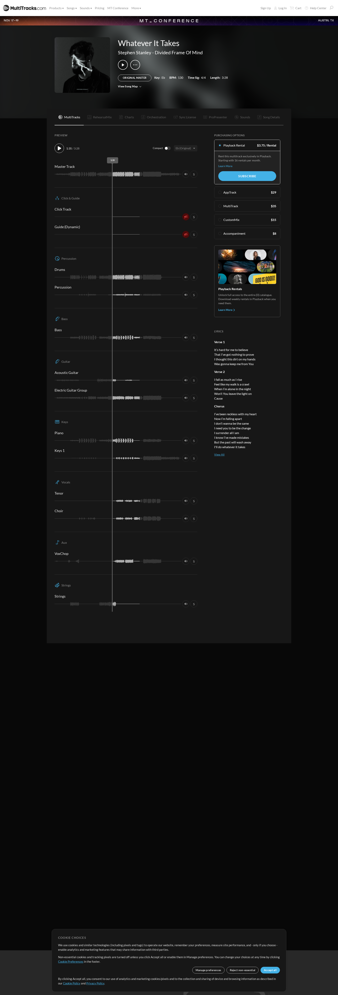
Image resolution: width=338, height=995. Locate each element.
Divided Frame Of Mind (179, 52)
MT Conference (117, 8)
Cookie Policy (71, 983)
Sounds (85, 8)
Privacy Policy (95, 983)
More (135, 8)
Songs (71, 8)
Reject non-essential (242, 970)
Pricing (99, 8)
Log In (283, 8)
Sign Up (266, 8)
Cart (298, 8)
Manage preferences (208, 970)
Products (55, 8)
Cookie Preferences (70, 961)
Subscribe (247, 176)
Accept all (270, 970)
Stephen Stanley (134, 52)
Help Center (318, 8)
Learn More (225, 166)
